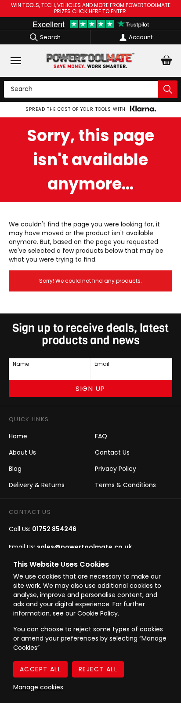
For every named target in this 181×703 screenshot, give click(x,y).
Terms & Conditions (125, 485)
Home (18, 436)
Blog (15, 468)
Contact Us (112, 452)
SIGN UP (90, 388)
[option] (90, 109)
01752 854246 (54, 529)
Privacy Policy (115, 468)
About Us (22, 452)
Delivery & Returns (37, 485)
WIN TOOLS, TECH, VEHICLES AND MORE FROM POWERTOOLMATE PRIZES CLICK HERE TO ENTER (90, 8)
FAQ (101, 436)
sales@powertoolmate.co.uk (84, 547)
